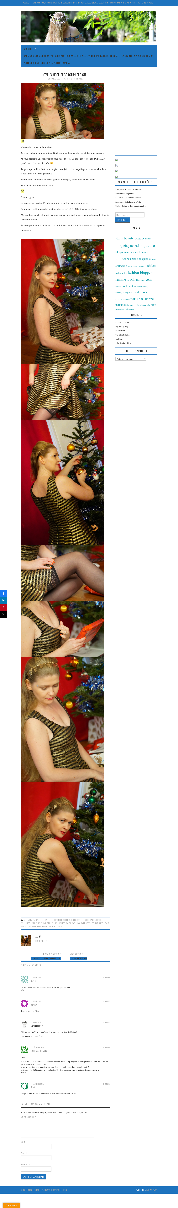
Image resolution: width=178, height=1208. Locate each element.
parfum (127, 299)
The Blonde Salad (122, 334)
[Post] (3, 614)
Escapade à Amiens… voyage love (128, 189)
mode (83, 923)
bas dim (35, 920)
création (135, 266)
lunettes (118, 286)
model (88, 923)
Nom (23, 1141)
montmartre (120, 299)
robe (39, 926)
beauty (47, 920)
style (53, 926)
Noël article (99, 923)
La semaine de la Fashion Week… (128, 201)
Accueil (26, 2)
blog (52, 920)
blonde (73, 920)
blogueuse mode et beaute (132, 252)
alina (30, 920)
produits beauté (140, 305)
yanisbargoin (120, 339)
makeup (68, 923)
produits (131, 305)
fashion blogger (96, 920)
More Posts (41, 941)
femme (33, 923)
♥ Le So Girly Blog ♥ (124, 343)
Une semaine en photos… (125, 193)
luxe (55, 923)
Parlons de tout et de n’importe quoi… (130, 206)
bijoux (148, 238)
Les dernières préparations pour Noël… (46, 958)
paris (107, 923)
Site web (25, 1164)
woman (131, 309)
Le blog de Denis (122, 322)
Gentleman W (37, 1025)
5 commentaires (77, 78)
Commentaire (28, 1116)
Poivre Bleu (120, 330)
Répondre (106, 977)
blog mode (58, 920)
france (43, 923)
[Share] (3, 593)
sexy (49, 926)
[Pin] (3, 607)
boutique (153, 259)
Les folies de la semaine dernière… (129, 197)
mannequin (119, 292)
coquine (80, 920)
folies (38, 923)
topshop (59, 926)
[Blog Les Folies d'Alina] (88, 26)
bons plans (143, 259)
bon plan (131, 259)
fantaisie (141, 266)
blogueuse (66, 920)
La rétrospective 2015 (78, 958)
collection (121, 266)
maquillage (76, 923)
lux (52, 923)
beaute (41, 920)
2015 (26, 920)
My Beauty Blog (121, 326)
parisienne (24, 926)
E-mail (24, 1153)
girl (48, 923)
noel (92, 923)
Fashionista (141, 1190)
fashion (87, 920)
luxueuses (61, 923)
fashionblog (25, 923)
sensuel (44, 926)
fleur (128, 280)
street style (119, 309)
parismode (32, 926)
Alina (66, 78)
